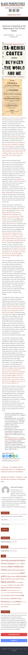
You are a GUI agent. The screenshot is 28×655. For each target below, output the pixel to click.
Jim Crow (12, 590)
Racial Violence (6, 598)
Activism (21, 560)
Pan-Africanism (14, 592)
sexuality (12, 602)
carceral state (4, 585)
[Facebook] (3, 456)
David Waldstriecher (18, 179)
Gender (4, 590)
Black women (8, 581)
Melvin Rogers (15, 136)
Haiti (8, 590)
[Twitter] (6, 456)
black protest (21, 576)
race (22, 595)
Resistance (5, 601)
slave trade (24, 601)
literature (17, 590)
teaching (7, 604)
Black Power (12, 576)
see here (14, 428)
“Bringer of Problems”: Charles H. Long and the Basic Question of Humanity (14, 479)
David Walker (9, 192)
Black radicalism (6, 579)
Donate (14, 640)
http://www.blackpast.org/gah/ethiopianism (15, 440)
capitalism (20, 582)
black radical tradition (18, 579)
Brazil (16, 582)
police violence (10, 595)
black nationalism (15, 573)
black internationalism (16, 570)
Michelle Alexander (7, 208)
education (17, 588)
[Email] (13, 456)
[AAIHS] (14, 2)
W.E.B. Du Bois (12, 604)
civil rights (17, 585)
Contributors (14, 634)
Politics (18, 595)
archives (17, 563)
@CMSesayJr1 (22, 507)
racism (14, 598)
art (20, 563)
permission (16, 461)
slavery (18, 601)
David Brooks (12, 223)
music (8, 592)
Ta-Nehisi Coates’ (14, 118)
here (10, 434)
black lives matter (6, 573)
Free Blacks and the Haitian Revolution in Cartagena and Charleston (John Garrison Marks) (13, 469)
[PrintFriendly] (16, 456)
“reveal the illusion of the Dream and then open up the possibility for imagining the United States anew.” (13, 144)
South (2, 604)
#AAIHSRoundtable (9, 560)
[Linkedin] (10, 456)
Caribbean (10, 585)
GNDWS (14, 650)
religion (19, 598)
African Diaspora (8, 563)
